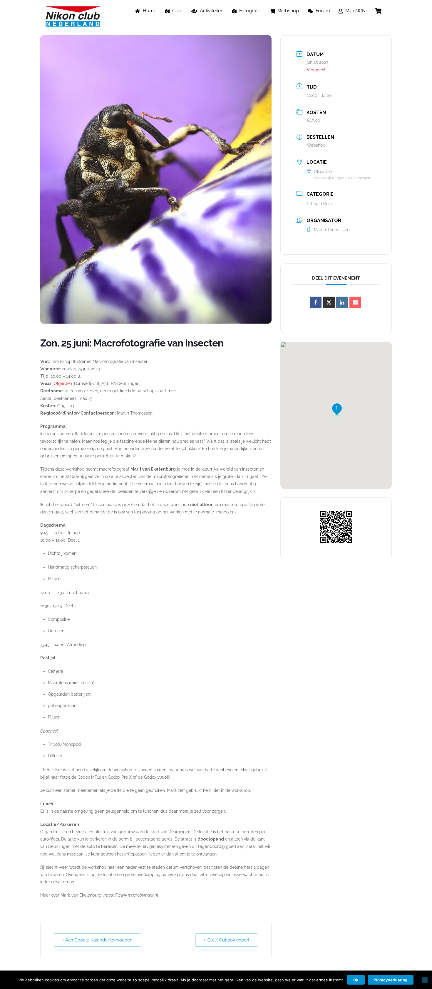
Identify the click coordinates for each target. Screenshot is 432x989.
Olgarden (63, 383)
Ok (356, 980)
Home (149, 10)
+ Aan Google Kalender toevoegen (97, 940)
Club (176, 10)
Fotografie (249, 10)
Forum (322, 10)
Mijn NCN (355, 10)
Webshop (288, 10)
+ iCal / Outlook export (227, 940)
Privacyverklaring (390, 980)
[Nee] (425, 980)
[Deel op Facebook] (316, 302)
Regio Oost (321, 203)
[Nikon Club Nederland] (73, 23)
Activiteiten (211, 10)
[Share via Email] (355, 302)
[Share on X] (329, 302)
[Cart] (378, 11)
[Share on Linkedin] (342, 302)
